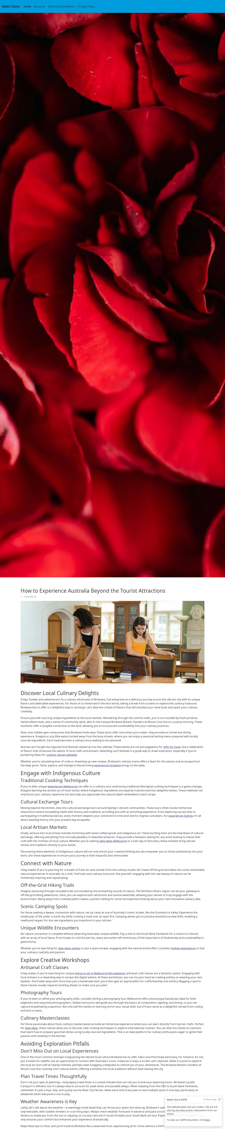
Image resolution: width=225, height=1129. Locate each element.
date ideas (31, 1028)
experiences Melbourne (62, 786)
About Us (39, 6)
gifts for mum (172, 747)
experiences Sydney (181, 816)
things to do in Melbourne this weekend (100, 973)
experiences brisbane (107, 765)
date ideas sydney (69, 948)
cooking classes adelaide (61, 755)
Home (28, 6)
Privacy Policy (86, 6)
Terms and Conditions (61, 6)
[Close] (219, 1099)
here (207, 1119)
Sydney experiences (183, 948)
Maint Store (11, 6)
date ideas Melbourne (113, 841)
